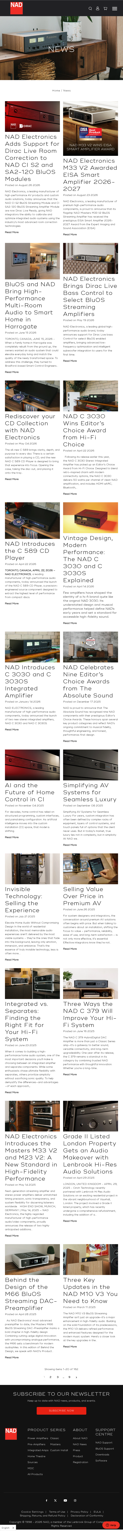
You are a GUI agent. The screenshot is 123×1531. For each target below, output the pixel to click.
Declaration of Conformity (87, 1515)
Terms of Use (57, 1511)
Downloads (102, 1454)
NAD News (80, 1444)
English (5, 1528)
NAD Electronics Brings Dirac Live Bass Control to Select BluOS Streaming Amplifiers (90, 297)
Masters (55, 1444)
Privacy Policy (79, 1511)
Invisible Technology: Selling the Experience (23, 900)
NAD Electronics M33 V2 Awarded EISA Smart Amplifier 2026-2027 (90, 175)
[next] (76, 1377)
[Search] (90, 8)
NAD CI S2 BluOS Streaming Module (27, 203)
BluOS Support (104, 1448)
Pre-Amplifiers (36, 1444)
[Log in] (96, 8)
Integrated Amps (38, 1450)
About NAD (80, 1438)
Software (101, 1460)
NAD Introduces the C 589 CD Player (30, 551)
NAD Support (103, 1442)
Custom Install (59, 1450)
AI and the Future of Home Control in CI (30, 792)
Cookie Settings (32, 1511)
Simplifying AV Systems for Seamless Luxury (90, 792)
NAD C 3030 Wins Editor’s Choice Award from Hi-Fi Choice (84, 430)
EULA (97, 1511)
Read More (12, 232)
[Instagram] (74, 1501)
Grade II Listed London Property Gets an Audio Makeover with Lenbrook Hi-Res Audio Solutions (90, 1154)
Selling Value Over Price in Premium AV (83, 896)
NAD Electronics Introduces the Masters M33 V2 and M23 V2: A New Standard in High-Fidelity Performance (31, 1157)
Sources (33, 1462)
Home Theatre (36, 1456)
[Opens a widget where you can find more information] (111, 1525)
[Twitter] (55, 1501)
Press (76, 1450)
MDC (31, 1468)
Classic (54, 1438)
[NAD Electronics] (16, 8)
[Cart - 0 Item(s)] (105, 8)
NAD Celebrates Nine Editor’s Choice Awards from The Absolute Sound (88, 681)
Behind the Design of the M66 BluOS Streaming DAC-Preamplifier (31, 1294)
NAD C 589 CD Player (27, 585)
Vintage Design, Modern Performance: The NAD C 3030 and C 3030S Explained (88, 559)
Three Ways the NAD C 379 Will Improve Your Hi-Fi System (90, 1015)
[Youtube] (65, 1501)
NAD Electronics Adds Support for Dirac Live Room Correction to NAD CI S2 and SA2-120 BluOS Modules (32, 158)
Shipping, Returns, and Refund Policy (42, 1515)
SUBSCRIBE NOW (61, 1410)
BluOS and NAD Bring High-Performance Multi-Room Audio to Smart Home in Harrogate (30, 305)
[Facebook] (46, 1501)
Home (56, 90)
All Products (35, 1474)
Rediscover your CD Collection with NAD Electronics (30, 427)
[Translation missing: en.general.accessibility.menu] (114, 8)
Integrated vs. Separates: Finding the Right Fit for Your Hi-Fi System (26, 1022)
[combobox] (8, 1528)
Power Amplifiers (38, 1438)
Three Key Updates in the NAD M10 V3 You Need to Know (90, 1291)
